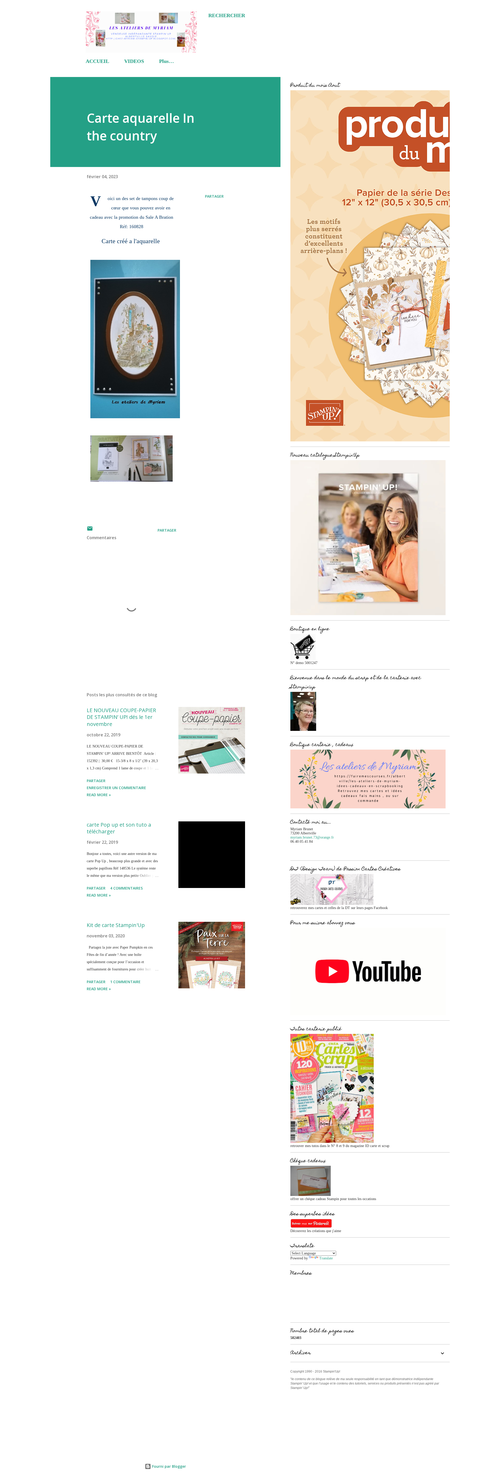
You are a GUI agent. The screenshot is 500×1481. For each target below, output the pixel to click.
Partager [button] (214, 196)
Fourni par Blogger (168, 1466)
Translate (326, 1258)
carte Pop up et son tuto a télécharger (119, 828)
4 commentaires (126, 888)
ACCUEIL (97, 61)
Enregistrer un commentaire (116, 787)
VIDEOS (134, 61)
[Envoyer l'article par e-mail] (90, 530)
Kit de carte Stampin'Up (116, 925)
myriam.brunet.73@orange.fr (312, 837)
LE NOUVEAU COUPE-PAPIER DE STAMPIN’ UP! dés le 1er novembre (121, 717)
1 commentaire (125, 981)
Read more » (99, 794)
